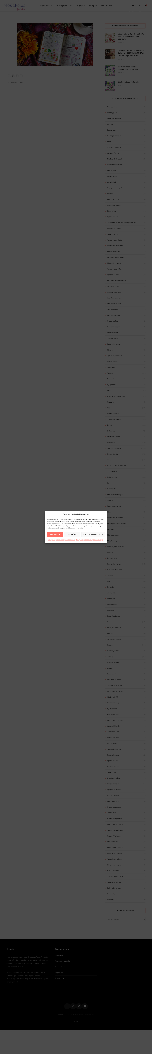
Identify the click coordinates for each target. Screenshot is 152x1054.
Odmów (72, 534)
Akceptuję (55, 534)
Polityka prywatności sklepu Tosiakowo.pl (61, 540)
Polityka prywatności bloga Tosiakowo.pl (89, 540)
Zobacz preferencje (93, 534)
